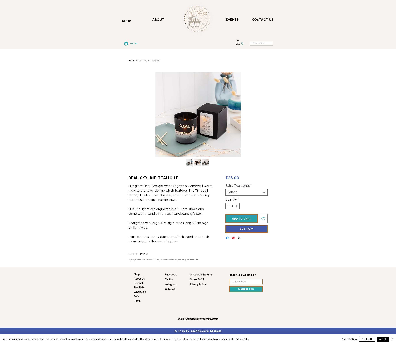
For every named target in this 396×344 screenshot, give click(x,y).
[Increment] (236, 206)
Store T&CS (197, 279)
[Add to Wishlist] (263, 218)
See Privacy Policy (240, 339)
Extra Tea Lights (238, 185)
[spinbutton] (232, 206)
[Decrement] (228, 206)
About (158, 19)
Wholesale (140, 292)
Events (232, 19)
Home (131, 60)
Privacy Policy (198, 284)
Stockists (139, 287)
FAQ (136, 296)
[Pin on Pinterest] (233, 238)
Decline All (367, 339)
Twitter (169, 279)
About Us (139, 279)
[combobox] (246, 192)
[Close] (392, 339)
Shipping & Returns (201, 274)
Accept (382, 339)
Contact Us (262, 19)
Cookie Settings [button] (349, 339)
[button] (241, 42)
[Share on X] (239, 238)
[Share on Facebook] (227, 238)
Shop (137, 274)
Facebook (171, 274)
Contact (138, 283)
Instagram (170, 284)
